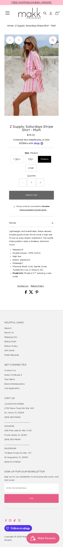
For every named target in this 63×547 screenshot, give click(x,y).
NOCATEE (9, 426)
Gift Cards (9, 350)
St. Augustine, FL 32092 (16, 457)
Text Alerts (9, 379)
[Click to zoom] (53, 40)
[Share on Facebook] (26, 293)
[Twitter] (19, 521)
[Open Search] (45, 13)
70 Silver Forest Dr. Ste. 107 (17, 453)
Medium (44, 159)
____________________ (17, 421)
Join (31, 498)
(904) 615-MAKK (12, 462)
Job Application (12, 388)
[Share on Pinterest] (37, 293)
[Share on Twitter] (31, 293)
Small (32, 159)
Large (31, 168)
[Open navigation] (7, 13)
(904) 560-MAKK (12, 439)
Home (10, 26)
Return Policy (37, 286)
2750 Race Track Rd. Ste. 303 (19, 408)
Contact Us (10, 370)
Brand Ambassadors (14, 384)
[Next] (19, 40)
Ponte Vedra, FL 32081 (15, 435)
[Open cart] (57, 13)
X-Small (18, 159)
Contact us (22, 286)
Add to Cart (31, 195)
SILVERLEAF (10, 448)
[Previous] (10, 40)
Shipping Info (10, 337)
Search (8, 328)
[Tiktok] (14, 521)
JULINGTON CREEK (14, 404)
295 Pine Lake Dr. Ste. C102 (18, 430)
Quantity (31, 176)
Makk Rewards (11, 355)
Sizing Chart (10, 341)
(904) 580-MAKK (12, 417)
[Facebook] (6, 521)
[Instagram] (10, 521)
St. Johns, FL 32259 (14, 413)
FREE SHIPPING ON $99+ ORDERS (31, 2)
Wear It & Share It (13, 375)
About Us (9, 332)
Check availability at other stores (33, 210)
